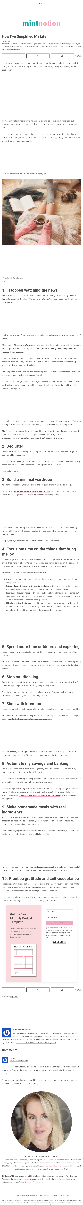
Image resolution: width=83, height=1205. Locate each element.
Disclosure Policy (14, 49)
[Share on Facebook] (37, 56)
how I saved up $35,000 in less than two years (39, 795)
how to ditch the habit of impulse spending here (30, 719)
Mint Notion (30, 1195)
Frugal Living (14, 997)
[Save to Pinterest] (13, 56)
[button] (23, 959)
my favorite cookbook (44, 867)
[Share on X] (62, 56)
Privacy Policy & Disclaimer (60, 1195)
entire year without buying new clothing (32, 491)
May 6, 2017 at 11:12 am (19, 1061)
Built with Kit (59, 942)
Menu (43, 3)
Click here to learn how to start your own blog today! (36, 1042)
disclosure (28, 1182)
